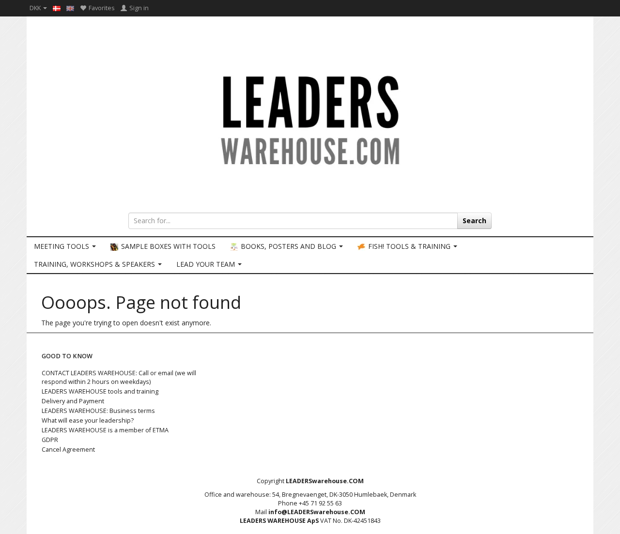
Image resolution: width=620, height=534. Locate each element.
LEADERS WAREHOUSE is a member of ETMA (105, 430)
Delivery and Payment (73, 401)
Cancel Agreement (68, 449)
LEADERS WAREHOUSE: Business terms (98, 411)
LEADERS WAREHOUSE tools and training (100, 391)
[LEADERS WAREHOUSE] (310, 118)
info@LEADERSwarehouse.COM (316, 512)
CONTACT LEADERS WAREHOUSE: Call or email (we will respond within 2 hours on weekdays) (119, 377)
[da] (56, 7)
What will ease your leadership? (88, 420)
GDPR (50, 440)
